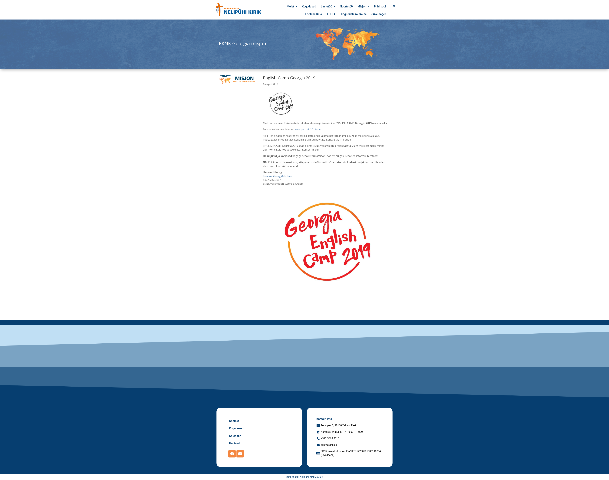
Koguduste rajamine (354, 14)
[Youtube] (240, 453)
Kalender (235, 435)
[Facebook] (232, 453)
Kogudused (309, 6)
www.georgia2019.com (308, 129)
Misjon (361, 6)
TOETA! (331, 14)
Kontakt (234, 421)
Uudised (234, 443)
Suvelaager (378, 14)
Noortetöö (346, 6)
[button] (291, 6)
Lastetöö (326, 6)
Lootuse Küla (313, 14)
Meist (290, 6)
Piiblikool (380, 6)
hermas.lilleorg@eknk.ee (278, 176)
